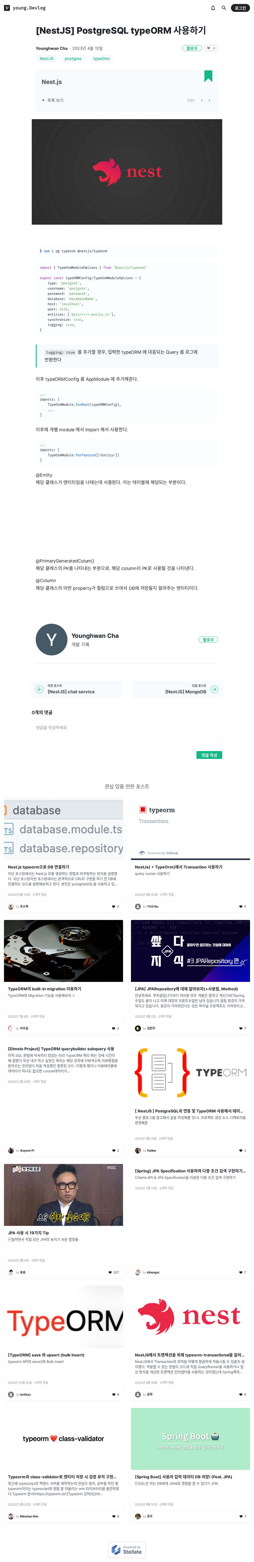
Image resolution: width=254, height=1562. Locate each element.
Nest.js (52, 81)
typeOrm (101, 58)
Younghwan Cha (51, 48)
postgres (73, 58)
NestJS (46, 58)
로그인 (240, 8)
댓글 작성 (209, 755)
